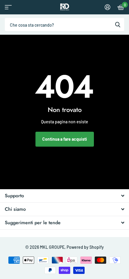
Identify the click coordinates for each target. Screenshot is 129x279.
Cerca (117, 24)
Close (64, 195)
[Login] (107, 7)
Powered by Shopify (85, 247)
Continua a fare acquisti (64, 139)
